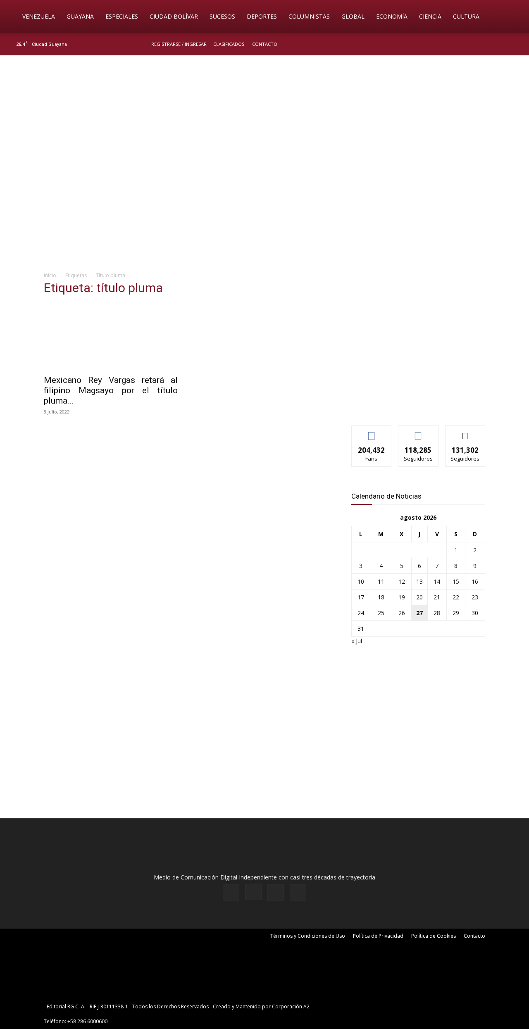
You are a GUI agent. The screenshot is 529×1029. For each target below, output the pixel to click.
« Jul (356, 641)
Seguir (418, 432)
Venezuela (38, 16)
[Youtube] (514, 44)
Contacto (264, 44)
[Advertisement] (264, 201)
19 (401, 597)
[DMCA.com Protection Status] (375, 1006)
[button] (511, 17)
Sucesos (222, 16)
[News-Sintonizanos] (413, 405)
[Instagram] (487, 44)
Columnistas (309, 16)
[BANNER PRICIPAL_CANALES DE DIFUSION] (264, 102)
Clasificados (228, 44)
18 (381, 597)
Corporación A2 (291, 1006)
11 (381, 581)
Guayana (80, 16)
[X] (501, 44)
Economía (391, 16)
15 (456, 581)
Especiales (121, 16)
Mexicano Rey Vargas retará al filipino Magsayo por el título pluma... (111, 390)
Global (353, 16)
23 (475, 597)
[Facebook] (473, 44)
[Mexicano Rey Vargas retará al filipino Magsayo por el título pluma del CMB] (111, 337)
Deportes (262, 16)
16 (475, 581)
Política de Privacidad (378, 935)
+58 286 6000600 (87, 1021)
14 (437, 581)
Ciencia (430, 16)
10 (360, 581)
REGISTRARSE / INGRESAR (179, 44)
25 (381, 613)
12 (401, 581)
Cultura (466, 16)
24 (360, 613)
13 (419, 581)
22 (456, 597)
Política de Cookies (433, 935)
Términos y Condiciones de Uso (307, 935)
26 (401, 613)
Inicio (50, 275)
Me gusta (371, 432)
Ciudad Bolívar (174, 16)
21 (437, 597)
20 (419, 597)
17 (360, 597)
